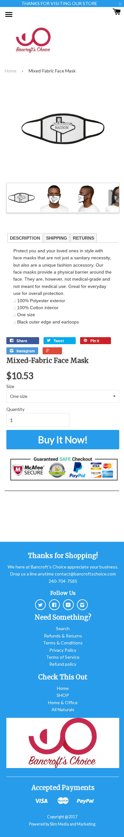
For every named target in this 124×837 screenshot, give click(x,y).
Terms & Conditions (63, 642)
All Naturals (63, 709)
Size (10, 386)
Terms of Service (62, 657)
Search (63, 628)
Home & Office (63, 702)
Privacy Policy (62, 650)
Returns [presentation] (83, 238)
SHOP (63, 695)
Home (11, 70)
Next (113, 198)
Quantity (15, 409)
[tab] (25, 238)
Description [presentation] (25, 238)
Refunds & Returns (63, 635)
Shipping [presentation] (56, 238)
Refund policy (62, 664)
